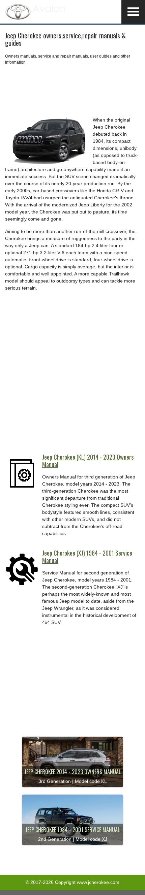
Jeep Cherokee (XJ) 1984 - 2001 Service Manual (87, 557)
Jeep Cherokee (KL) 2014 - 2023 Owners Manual (88, 461)
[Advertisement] (72, 91)
